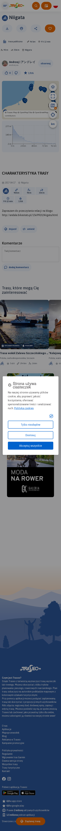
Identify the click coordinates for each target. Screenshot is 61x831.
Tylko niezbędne (30, 424)
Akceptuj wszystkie (30, 445)
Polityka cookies (24, 408)
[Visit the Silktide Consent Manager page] (51, 416)
